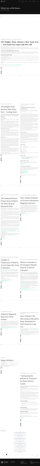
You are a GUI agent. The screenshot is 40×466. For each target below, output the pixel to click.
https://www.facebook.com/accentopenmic (5, 280)
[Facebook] (20, 67)
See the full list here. (28, 334)
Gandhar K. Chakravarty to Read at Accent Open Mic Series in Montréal (9, 257)
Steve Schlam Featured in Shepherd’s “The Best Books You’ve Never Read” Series (20, 435)
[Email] (20, 72)
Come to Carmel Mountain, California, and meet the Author (20, 448)
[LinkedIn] (20, 71)
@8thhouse (23, 173)
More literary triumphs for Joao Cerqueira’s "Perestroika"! (20, 441)
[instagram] (10, 156)
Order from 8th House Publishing (25, 157)
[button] (22, 1)
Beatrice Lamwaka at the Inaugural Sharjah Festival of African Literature (29, 259)
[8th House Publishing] (3, 1)
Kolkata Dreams (2, 270)
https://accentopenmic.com (4, 281)
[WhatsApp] (10, 159)
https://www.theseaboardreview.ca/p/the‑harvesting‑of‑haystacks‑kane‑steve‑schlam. (9, 228)
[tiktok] (20, 70)
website (17, 227)
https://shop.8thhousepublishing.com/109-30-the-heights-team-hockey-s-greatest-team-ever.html (12, 64)
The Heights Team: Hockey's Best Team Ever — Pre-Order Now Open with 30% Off (11, 39)
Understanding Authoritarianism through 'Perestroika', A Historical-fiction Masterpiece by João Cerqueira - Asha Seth (20, 439)
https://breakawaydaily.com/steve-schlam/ (24, 213)
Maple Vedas (6, 270)
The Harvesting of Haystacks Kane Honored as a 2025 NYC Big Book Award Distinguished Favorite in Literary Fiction (20, 433)
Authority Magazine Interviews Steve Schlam (6, 311)
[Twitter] (20, 68)
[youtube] (20, 69)
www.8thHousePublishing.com (25, 170)
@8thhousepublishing (25, 172)
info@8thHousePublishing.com (23, 163)
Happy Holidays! (3, 357)
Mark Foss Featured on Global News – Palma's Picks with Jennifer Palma (20, 451)
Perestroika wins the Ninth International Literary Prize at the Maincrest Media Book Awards (20, 446)
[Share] (20, 73)
